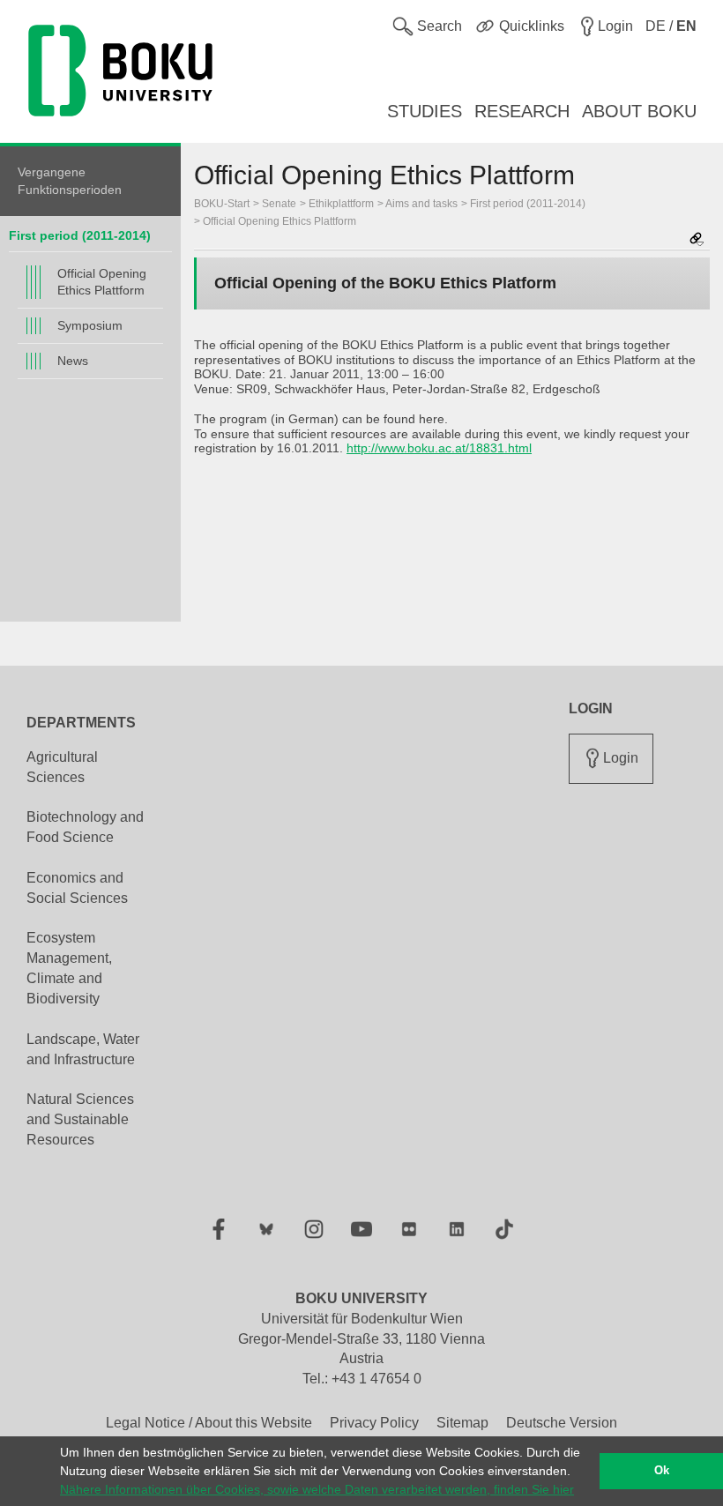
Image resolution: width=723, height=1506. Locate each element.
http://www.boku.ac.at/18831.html (439, 448)
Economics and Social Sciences (77, 888)
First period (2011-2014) (80, 235)
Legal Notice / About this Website (209, 1422)
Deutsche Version (561, 1422)
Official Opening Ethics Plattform (101, 281)
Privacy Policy (374, 1422)
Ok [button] (661, 1471)
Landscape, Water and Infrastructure (82, 1049)
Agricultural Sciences (62, 767)
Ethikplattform (341, 204)
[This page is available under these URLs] (696, 240)
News (72, 361)
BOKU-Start (222, 204)
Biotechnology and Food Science (85, 827)
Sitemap (462, 1422)
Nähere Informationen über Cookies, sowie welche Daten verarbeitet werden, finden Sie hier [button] (317, 1489)
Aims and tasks (421, 204)
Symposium (90, 325)
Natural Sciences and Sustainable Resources (80, 1119)
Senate (279, 204)
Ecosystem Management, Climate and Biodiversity (69, 968)
